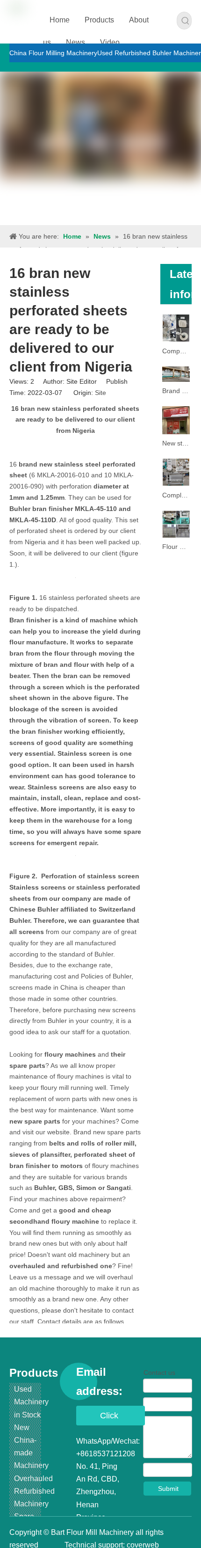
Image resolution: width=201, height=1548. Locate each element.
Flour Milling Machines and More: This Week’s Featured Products (176, 546)
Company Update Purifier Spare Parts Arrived (176, 351)
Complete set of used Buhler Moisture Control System (176, 495)
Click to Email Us (110, 1418)
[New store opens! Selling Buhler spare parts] (176, 420)
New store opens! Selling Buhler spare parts (176, 443)
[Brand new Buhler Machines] (176, 374)
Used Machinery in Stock (31, 1401)
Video (110, 42)
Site (100, 392)
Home (60, 20)
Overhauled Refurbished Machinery (34, 1491)
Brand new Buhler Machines (176, 390)
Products (99, 20)
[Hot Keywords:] (185, 20)
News (75, 42)
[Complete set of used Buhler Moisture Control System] (176, 472)
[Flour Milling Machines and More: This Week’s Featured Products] (176, 524)
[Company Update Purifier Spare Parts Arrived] (176, 328)
